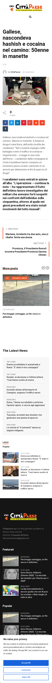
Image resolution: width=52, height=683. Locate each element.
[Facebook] (5, 122)
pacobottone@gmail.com (18, 538)
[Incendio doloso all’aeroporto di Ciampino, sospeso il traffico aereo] (11, 484)
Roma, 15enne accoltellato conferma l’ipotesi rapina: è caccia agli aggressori (26, 404)
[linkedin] (17, 122)
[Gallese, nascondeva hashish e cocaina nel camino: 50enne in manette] (26, 90)
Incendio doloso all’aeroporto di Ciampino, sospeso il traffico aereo (23, 391)
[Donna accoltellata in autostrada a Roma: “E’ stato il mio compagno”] (11, 457)
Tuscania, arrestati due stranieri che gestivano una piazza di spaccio (24, 416)
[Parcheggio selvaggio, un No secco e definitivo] (11, 560)
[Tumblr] (5, 128)
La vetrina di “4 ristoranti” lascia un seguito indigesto (24, 429)
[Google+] (30, 122)
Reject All (26, 677)
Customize (26, 670)
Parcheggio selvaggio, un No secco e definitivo (34, 561)
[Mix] (42, 122)
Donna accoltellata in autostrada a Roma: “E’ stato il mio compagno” (23, 366)
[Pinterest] (23, 122)
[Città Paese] (26, 8)
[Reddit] (36, 122)
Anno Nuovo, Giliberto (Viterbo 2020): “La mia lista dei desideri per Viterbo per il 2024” (34, 576)
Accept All (26, 663)
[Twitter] (11, 122)
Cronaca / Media (21, 278)
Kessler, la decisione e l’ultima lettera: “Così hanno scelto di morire (25, 379)
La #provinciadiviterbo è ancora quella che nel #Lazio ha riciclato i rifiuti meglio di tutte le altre (34, 593)
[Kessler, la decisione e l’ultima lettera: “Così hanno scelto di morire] (11, 470)
